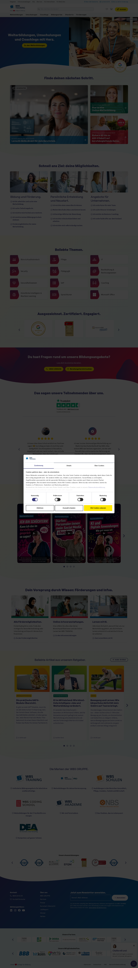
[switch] (58, 499)
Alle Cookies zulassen (98, 508)
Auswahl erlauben (69, 508)
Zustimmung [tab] (38, 465)
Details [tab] (69, 465)
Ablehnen (40, 508)
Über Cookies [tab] (99, 465)
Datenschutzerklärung (96, 487)
